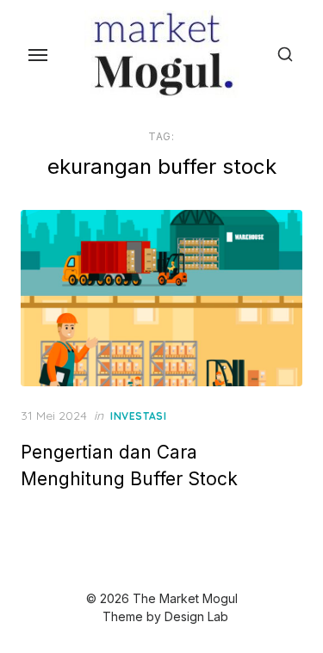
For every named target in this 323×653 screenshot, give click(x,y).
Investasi (138, 416)
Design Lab (196, 616)
